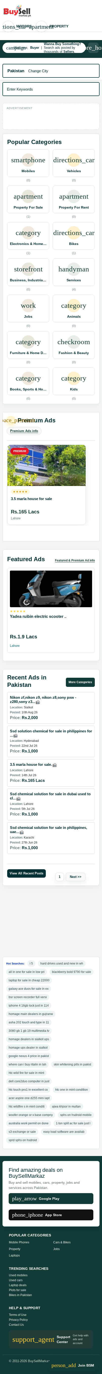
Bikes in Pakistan (20, 1295)
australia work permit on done (29, 1123)
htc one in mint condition (71, 1089)
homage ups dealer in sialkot (28, 1047)
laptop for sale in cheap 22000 (29, 980)
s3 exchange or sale (22, 1131)
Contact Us (16, 1324)
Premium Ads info (24, 431)
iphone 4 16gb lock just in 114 (29, 1005)
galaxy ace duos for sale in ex (29, 988)
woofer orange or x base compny (31, 1115)
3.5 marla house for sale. (31, 764)
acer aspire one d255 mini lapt (29, 1098)
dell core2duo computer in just (29, 1081)
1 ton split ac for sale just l (73, 1123)
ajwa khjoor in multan (66, 1106)
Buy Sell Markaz (21, 10)
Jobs (56, 1249)
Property (52, 26)
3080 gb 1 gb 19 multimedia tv (29, 1031)
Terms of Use (17, 1315)
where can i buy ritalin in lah (27, 1064)
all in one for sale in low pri (27, 972)
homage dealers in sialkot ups (29, 1039)
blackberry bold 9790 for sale (71, 972)
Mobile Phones (19, 1242)
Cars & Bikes (62, 1242)
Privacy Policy (18, 1320)
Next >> (75, 877)
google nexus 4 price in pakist (29, 1056)
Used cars (16, 1280)
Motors (17, 26)
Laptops (14, 1255)
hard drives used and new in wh (61, 963)
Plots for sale (17, 1290)
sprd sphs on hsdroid (23, 1140)
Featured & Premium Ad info (75, 560)
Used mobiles (18, 1275)
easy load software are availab (63, 1131)
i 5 (31, 963)
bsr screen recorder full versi (28, 997)
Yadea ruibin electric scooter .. (38, 616)
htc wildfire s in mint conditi (27, 1106)
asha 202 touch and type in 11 (29, 1022)
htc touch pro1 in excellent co (28, 1089)
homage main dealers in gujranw (31, 1014)
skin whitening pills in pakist (72, 1064)
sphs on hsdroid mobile (76, 1115)
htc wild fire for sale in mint (26, 1073)
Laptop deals (17, 1285)
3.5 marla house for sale (31, 499)
